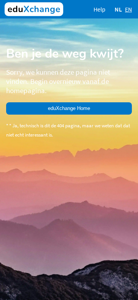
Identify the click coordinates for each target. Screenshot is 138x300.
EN (128, 9)
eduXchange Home (69, 108)
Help (99, 9)
